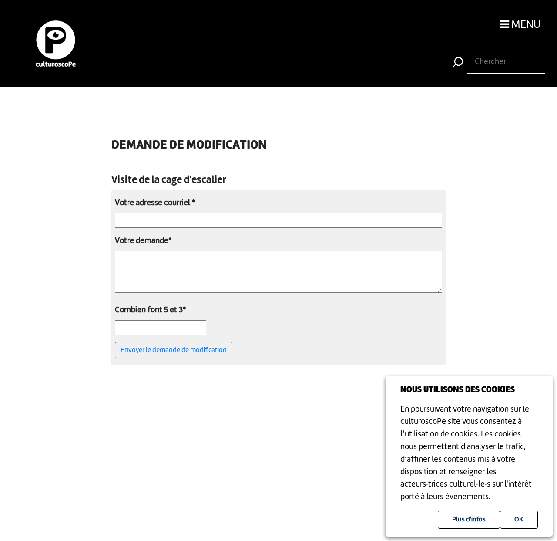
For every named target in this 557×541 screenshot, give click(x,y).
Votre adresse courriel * (155, 203)
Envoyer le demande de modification (174, 350)
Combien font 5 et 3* (150, 310)
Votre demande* (143, 241)
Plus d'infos (469, 519)
